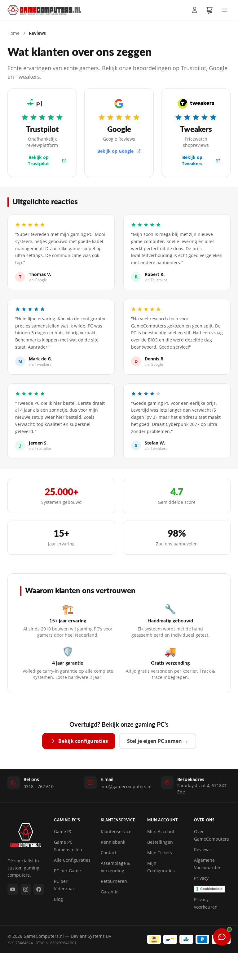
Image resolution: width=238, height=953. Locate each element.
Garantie (110, 892)
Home (13, 33)
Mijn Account (160, 831)
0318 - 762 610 (39, 786)
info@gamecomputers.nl (126, 786)
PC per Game (67, 871)
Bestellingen (160, 842)
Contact (109, 853)
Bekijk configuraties (83, 741)
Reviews (202, 849)
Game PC (63, 831)
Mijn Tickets (159, 853)
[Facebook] (38, 889)
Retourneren (114, 881)
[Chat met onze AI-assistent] (222, 937)
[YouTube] (12, 889)
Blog (58, 899)
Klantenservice (116, 831)
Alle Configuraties (72, 860)
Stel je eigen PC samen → (157, 741)
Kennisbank (113, 842)
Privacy (201, 878)
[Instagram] (25, 889)
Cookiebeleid (211, 889)
